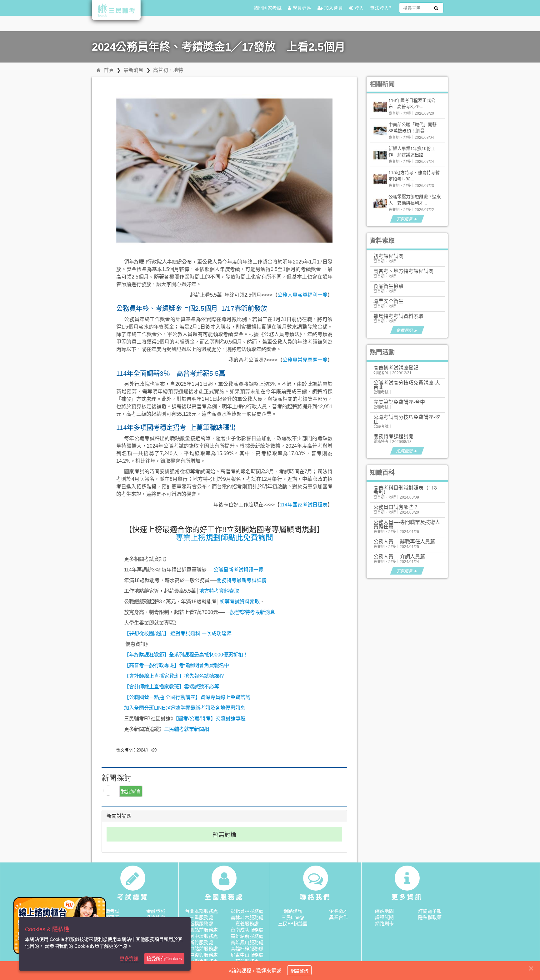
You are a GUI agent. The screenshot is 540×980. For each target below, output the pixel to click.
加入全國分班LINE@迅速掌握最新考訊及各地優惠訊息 (184, 708)
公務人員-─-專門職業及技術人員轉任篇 (406, 524)
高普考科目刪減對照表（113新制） (405, 489)
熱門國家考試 (267, 7)
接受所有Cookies (164, 958)
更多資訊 (129, 958)
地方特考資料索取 (219, 591)
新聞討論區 (119, 816)
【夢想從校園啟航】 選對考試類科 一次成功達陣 (178, 633)
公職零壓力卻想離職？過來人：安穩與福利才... (414, 199)
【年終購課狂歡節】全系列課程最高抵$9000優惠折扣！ (186, 654)
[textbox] (414, 8)
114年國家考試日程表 (304, 504)
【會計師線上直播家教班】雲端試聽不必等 (171, 686)
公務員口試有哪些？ (395, 506)
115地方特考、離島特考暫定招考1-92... (414, 175)
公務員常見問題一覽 (305, 360)
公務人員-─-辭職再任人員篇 (404, 541)
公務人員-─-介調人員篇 (399, 556)
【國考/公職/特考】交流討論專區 (211, 718)
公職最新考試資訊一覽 (238, 569)
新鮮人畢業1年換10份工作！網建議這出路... (411, 151)
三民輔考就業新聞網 (186, 729)
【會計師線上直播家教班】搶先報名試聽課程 (174, 676)
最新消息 (133, 69)
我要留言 (131, 791)
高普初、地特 (168, 69)
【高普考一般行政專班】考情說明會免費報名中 (176, 665)
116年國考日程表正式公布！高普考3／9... (411, 103)
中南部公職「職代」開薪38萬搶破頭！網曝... (412, 127)
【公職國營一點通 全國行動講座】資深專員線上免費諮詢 (187, 697)
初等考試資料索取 (240, 601)
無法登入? (380, 7)
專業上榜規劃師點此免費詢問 (224, 537)
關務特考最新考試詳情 (242, 580)
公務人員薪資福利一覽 (303, 295)
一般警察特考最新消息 (250, 612)
